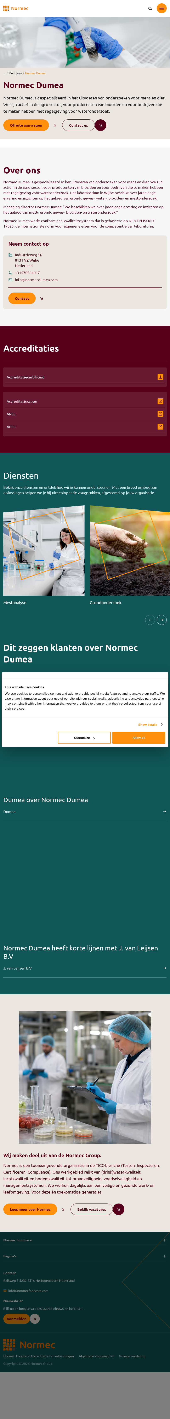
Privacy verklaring (132, 1356)
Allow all (138, 737)
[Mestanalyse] (44, 555)
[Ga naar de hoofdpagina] (15, 8)
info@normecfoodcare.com (28, 1290)
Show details (147, 724)
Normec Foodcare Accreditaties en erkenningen (38, 1356)
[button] (4, 73)
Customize (82, 737)
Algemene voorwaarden (96, 1356)
